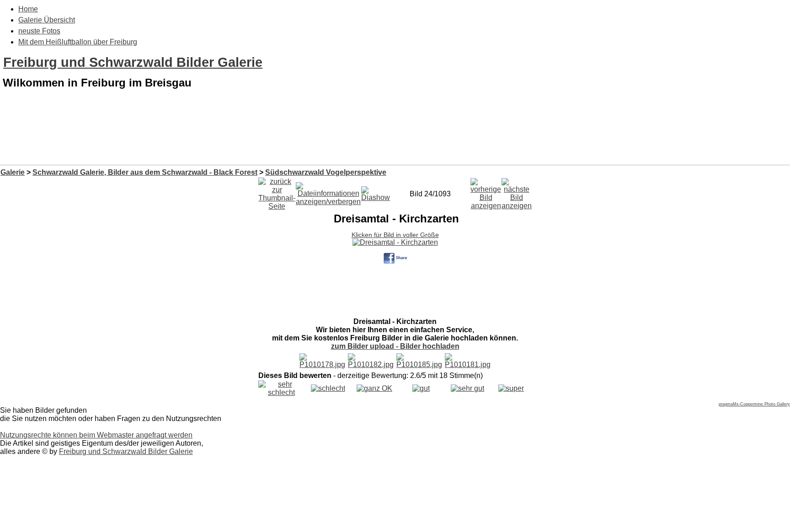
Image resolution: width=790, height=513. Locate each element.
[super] (511, 388)
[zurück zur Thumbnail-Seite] (276, 191)
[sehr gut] (467, 388)
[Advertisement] (395, 141)
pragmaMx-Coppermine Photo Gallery (754, 404)
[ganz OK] (374, 388)
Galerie (12, 172)
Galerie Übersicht (46, 20)
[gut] (421, 388)
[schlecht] (328, 388)
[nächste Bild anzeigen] (517, 191)
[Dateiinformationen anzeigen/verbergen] (328, 191)
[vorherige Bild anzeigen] (485, 191)
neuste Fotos (39, 31)
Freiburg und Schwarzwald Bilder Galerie (132, 62)
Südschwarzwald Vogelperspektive (325, 172)
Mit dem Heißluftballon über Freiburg (77, 42)
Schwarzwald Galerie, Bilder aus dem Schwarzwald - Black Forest (144, 172)
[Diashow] (375, 191)
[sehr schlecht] (281, 392)
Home (28, 9)
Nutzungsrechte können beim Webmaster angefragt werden (96, 435)
